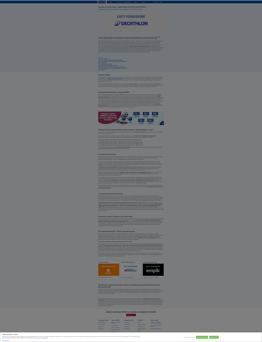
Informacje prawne (5, 340)
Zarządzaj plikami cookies (189, 337)
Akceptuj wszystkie (214, 337)
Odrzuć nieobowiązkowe (202, 337)
